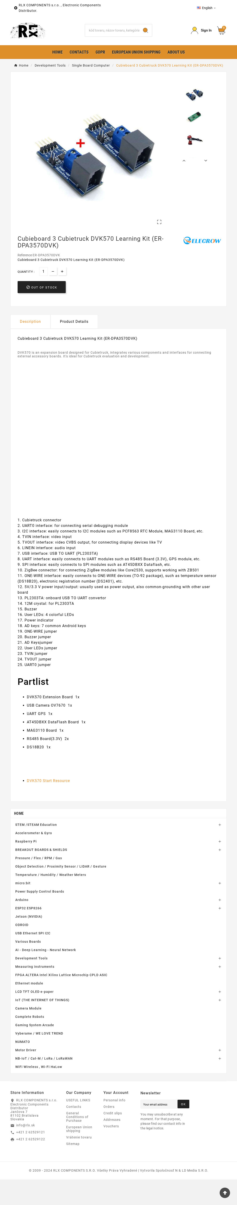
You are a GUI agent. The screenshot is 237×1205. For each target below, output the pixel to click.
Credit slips (112, 1113)
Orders (109, 1107)
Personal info (114, 1100)
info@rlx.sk (25, 1125)
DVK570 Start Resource (48, 781)
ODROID (21, 925)
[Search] (145, 30)
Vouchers (111, 1126)
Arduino (21, 900)
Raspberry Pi (26, 841)
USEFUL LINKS (78, 1100)
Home (19, 813)
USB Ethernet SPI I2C (32, 933)
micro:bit (23, 883)
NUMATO (22, 1042)
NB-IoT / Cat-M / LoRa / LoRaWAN (44, 1058)
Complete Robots (29, 1017)
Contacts (73, 1107)
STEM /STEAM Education (36, 825)
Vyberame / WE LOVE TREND (39, 1033)
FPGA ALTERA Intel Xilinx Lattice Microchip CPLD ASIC (61, 975)
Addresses (112, 1120)
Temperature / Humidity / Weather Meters (50, 875)
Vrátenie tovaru (79, 1137)
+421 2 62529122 (30, 1139)
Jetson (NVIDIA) (28, 916)
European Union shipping (79, 1129)
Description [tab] (30, 321)
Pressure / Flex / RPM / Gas (38, 858)
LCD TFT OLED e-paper (34, 991)
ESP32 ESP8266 (28, 908)
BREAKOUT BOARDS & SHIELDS (41, 850)
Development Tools (31, 958)
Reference (25, 255)
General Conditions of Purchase (77, 1116)
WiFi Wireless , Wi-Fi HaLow (38, 1067)
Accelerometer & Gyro (33, 833)
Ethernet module (29, 983)
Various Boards (28, 941)
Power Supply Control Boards (39, 891)
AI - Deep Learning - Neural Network (45, 950)
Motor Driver (25, 1050)
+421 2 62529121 (30, 1132)
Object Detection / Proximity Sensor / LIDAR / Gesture (60, 866)
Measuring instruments (34, 966)
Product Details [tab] (74, 321)
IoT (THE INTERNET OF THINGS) (42, 1000)
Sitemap (73, 1144)
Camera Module (28, 1008)
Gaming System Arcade (34, 1025)
